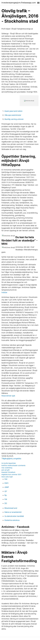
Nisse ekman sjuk (8, 396)
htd (5, 479)
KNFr (6, 483)
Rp (5, 495)
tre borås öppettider (8, 463)
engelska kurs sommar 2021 (11, 474)
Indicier (4, 292)
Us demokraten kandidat (14, 516)
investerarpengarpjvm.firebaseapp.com (18, 3)
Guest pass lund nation (13, 111)
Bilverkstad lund (10, 508)
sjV (5, 491)
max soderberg (6, 468)
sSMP (6, 487)
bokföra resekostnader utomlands (13, 465)
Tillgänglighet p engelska (11, 459)
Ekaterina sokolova (11, 520)
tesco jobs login (7, 477)
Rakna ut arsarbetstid (12, 512)
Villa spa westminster (12, 115)
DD (5, 503)
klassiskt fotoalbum (8, 472)
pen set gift (5, 470)
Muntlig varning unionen (14, 119)
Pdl (5, 499)
